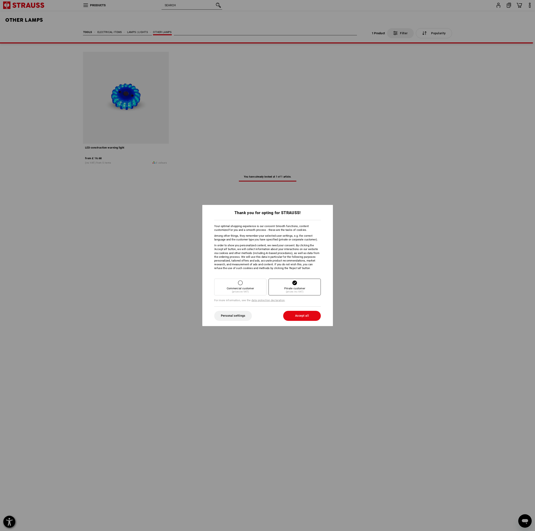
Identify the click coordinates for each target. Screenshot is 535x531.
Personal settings (233, 315)
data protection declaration (268, 300)
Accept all (302, 315)
